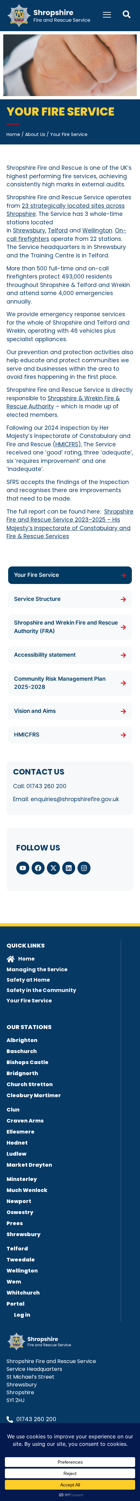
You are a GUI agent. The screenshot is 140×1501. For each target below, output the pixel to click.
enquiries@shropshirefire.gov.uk (75, 799)
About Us (35, 134)
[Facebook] (38, 868)
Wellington (97, 230)
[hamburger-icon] (107, 15)
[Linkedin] (68, 868)
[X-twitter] (53, 868)
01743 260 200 (46, 786)
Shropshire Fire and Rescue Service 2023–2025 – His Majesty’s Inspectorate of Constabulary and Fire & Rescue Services (70, 524)
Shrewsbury (29, 230)
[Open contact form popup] (127, 14)
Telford (58, 230)
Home (13, 134)
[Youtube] (22, 868)
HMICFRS (66, 444)
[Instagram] (84, 868)
